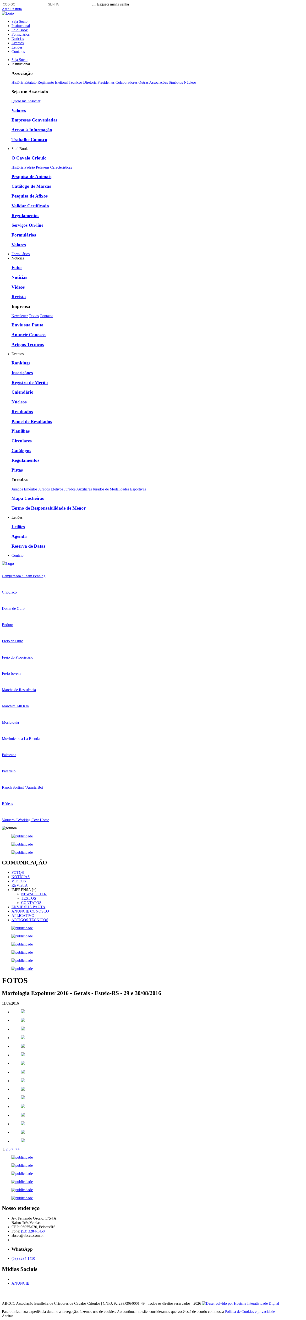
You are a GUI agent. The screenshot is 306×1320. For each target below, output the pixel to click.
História (17, 82)
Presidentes (106, 82)
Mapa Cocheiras (27, 498)
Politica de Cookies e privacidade (250, 1311)
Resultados (22, 411)
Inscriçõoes (22, 372)
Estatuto (30, 82)
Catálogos (21, 450)
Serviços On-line (27, 225)
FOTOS (17, 872)
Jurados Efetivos (51, 489)
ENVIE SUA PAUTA (28, 907)
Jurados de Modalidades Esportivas (119, 489)
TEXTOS (28, 898)
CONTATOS (31, 903)
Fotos (16, 267)
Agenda (19, 536)
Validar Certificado (30, 205)
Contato (17, 555)
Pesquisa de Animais (31, 176)
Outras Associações (153, 82)
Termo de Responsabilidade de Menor (48, 508)
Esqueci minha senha (113, 4)
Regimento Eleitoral (53, 82)
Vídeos (18, 287)
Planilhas (20, 431)
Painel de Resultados (31, 421)
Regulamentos (25, 215)
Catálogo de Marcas (31, 186)
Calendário (22, 392)
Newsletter (19, 316)
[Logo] (9, 563)
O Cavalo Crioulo (29, 157)
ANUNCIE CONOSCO (30, 911)
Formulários (20, 34)
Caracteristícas (61, 167)
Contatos (18, 52)
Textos (34, 316)
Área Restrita (12, 9)
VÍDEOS (18, 881)
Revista (18, 296)
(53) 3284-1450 (33, 1231)
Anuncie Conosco (28, 334)
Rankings (20, 362)
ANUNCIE (20, 1283)
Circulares (21, 440)
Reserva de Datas (28, 546)
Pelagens (42, 167)
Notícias (17, 39)
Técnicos (75, 82)
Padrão (29, 167)
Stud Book (19, 30)
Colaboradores (126, 82)
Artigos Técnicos (27, 344)
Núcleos (190, 82)
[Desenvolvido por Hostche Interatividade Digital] (240, 1303)
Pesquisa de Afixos (29, 195)
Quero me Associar (25, 101)
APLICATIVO (22, 915)
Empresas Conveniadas (34, 119)
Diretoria (90, 82)
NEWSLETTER (34, 894)
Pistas (17, 470)
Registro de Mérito (29, 382)
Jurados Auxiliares (78, 489)
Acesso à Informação (31, 129)
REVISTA (19, 885)
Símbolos (176, 82)
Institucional (20, 26)
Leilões (16, 47)
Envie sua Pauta (27, 324)
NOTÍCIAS (20, 877)
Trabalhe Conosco (29, 139)
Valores (18, 110)
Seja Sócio (19, 21)
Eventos (17, 43)
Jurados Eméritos (24, 489)
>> (18, 1149)
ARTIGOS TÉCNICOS (29, 920)
